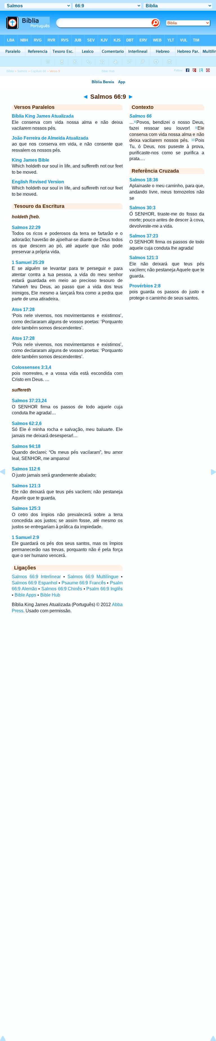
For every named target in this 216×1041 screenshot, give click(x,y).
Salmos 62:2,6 (27, 423)
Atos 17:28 (23, 309)
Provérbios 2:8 (145, 285)
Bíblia (10, 71)
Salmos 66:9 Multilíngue (93, 576)
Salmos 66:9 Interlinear (36, 576)
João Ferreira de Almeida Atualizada (50, 138)
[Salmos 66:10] (209, 484)
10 (193, 140)
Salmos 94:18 (26, 446)
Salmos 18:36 (143, 179)
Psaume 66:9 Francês (84, 582)
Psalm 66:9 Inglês (104, 588)
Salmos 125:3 (26, 508)
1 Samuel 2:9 (25, 537)
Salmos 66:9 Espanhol (34, 582)
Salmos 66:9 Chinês (61, 588)
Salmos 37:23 (143, 236)
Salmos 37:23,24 (29, 400)
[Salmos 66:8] (7, 484)
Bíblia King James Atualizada (43, 116)
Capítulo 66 (38, 71)
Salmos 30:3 (142, 207)
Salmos (22, 71)
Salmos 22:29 (26, 227)
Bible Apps (25, 595)
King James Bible (30, 160)
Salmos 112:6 (26, 468)
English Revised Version (38, 181)
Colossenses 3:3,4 (31, 367)
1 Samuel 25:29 (28, 262)
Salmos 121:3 (26, 485)
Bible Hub (50, 595)
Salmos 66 (140, 116)
